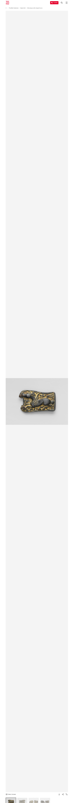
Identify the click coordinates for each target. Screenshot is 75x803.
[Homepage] (7, 3)
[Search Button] (61, 2)
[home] (6, 8)
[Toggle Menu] (66, 2)
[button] (37, 401)
